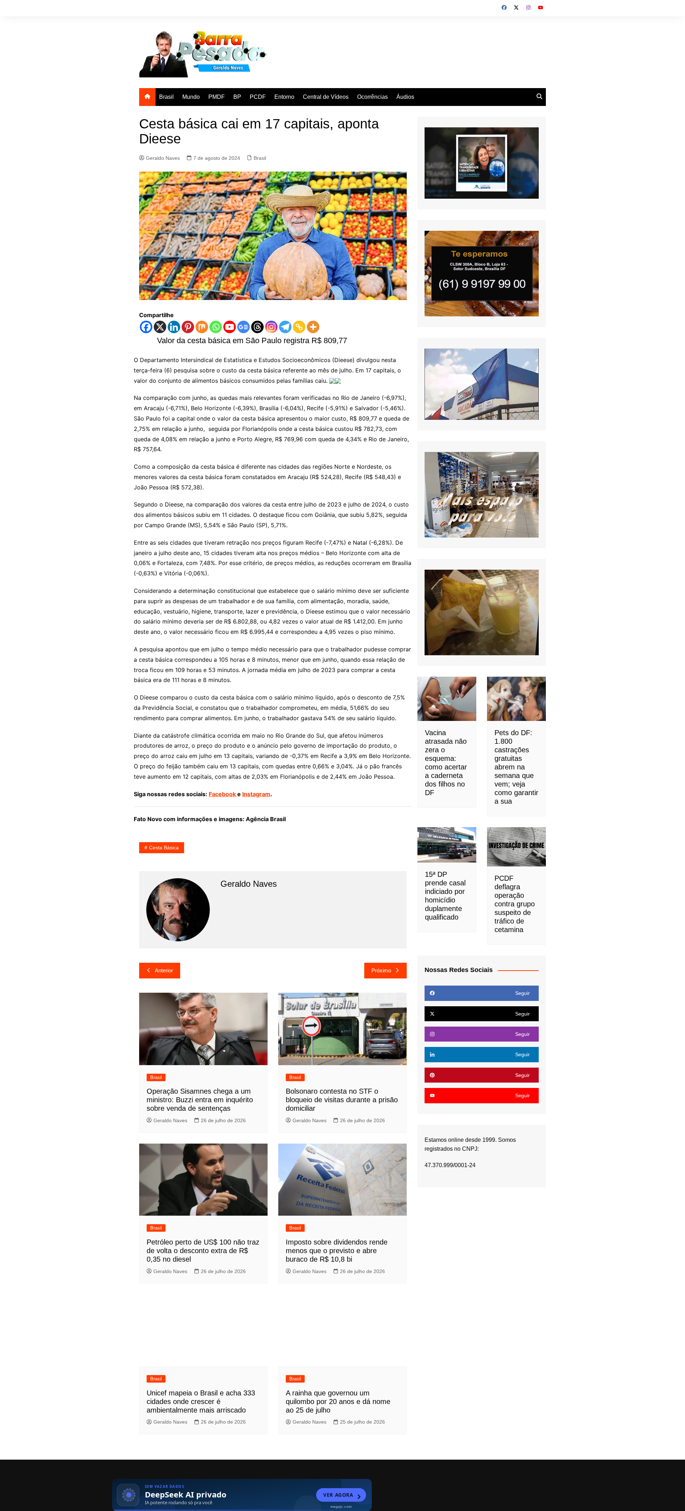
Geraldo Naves (163, 158)
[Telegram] (285, 327)
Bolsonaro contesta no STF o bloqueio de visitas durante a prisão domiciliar (342, 1099)
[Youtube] (229, 327)
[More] (313, 327)
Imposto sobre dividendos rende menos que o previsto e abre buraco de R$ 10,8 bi (336, 1250)
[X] (160, 327)
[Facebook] (146, 327)
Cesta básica (164, 847)
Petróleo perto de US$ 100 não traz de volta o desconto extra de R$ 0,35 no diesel (203, 1250)
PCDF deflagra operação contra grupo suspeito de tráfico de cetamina (514, 903)
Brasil (166, 97)
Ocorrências (372, 97)
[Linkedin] (174, 327)
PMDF (216, 97)
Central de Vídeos (326, 97)
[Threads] (257, 327)
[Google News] (243, 327)
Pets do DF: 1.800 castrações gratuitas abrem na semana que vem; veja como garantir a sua (516, 767)
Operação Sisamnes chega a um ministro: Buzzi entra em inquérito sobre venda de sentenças (200, 1099)
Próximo (381, 970)
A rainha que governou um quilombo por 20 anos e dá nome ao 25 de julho (338, 1401)
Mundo (191, 97)
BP (237, 97)
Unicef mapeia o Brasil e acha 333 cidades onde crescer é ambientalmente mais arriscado (201, 1401)
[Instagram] (271, 327)
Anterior (164, 970)
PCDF (258, 97)
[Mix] (202, 327)
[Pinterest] (188, 327)
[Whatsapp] (215, 327)
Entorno (284, 97)
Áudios (405, 97)
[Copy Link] (299, 327)
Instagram (256, 794)
